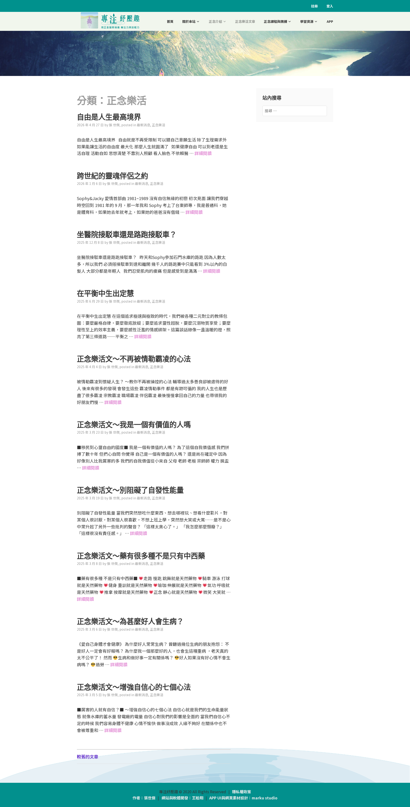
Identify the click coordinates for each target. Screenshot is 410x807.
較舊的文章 (87, 756)
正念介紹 (215, 21)
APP (330, 21)
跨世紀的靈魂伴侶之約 (112, 176)
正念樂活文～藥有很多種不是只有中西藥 (141, 556)
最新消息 (143, 124)
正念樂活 (158, 124)
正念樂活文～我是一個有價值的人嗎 (134, 425)
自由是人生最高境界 (109, 117)
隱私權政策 (241, 791)
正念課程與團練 (275, 21)
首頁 (170, 21)
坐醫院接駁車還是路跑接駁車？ (127, 234)
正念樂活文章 (245, 21)
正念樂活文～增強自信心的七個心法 (134, 687)
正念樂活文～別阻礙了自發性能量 (130, 490)
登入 (329, 6)
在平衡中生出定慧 (105, 293)
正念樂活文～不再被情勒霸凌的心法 (134, 359)
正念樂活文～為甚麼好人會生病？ (130, 621)
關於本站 (189, 21)
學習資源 (306, 21)
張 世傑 (114, 124)
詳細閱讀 (203, 153)
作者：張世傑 (144, 798)
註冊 (314, 6)
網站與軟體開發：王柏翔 (182, 798)
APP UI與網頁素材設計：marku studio (243, 798)
